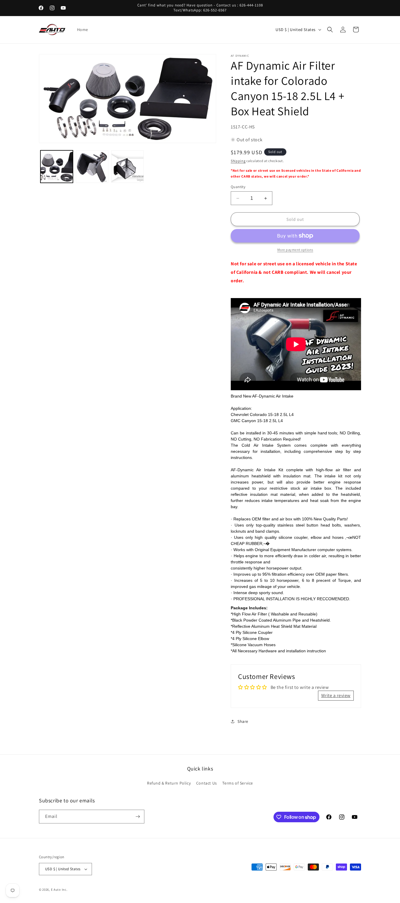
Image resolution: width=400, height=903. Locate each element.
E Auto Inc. (59, 889)
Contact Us (206, 783)
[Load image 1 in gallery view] (56, 166)
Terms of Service (237, 783)
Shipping (238, 161)
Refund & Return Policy (169, 783)
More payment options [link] (295, 249)
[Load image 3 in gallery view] (127, 166)
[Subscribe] (137, 816)
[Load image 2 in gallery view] (92, 166)
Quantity (238, 186)
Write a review (336, 695)
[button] (330, 29)
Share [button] (242, 721)
